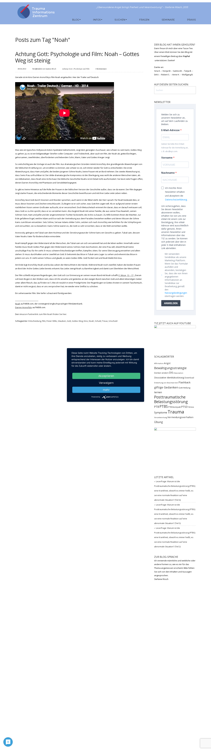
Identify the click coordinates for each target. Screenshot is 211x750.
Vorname (167, 157)
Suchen (120, 19)
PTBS (164, 406)
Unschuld (113, 321)
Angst (167, 363)
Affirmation (158, 363)
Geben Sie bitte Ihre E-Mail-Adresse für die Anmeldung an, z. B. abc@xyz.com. (174, 148)
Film (44, 321)
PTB (156, 407)
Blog (75, 19)
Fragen (144, 19)
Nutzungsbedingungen (176, 292)
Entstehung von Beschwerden (166, 383)
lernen (158, 392)
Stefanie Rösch (50, 68)
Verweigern (106, 382)
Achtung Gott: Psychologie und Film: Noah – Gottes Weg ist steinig (77, 57)
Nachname (168, 172)
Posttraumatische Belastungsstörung (171, 399)
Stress (191, 407)
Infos (97, 19)
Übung (158, 422)
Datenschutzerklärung (176, 199)
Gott (69, 321)
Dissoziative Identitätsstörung (169, 377)
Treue (105, 321)
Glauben (62, 321)
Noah (91, 321)
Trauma (176, 411)
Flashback (184, 382)
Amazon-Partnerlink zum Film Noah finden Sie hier (42, 314)
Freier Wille (51, 321)
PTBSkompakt (174, 407)
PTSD (184, 407)
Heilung (186, 387)
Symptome (160, 412)
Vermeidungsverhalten (180, 417)
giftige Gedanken (166, 387)
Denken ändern (161, 373)
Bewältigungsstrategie (170, 368)
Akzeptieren (106, 375)
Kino (86, 321)
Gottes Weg (77, 321)
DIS (171, 372)
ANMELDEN (171, 303)
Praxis (191, 19)
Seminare (168, 19)
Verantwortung (160, 417)
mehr (106, 389)
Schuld (98, 321)
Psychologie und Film (81, 68)
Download (189, 377)
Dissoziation (178, 373)
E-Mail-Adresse (170, 130)
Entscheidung (34, 321)
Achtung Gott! (67, 68)
